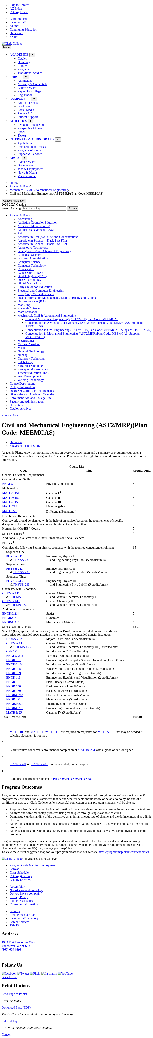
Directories (16, 33)
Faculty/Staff (18, 22)
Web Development (29, 376)
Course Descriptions (22, 383)
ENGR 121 (13, 682)
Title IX (14, 925)
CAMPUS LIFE (20, 98)
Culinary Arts (26, 269)
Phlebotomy (25, 362)
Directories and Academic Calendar (32, 394)
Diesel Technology (29, 279)
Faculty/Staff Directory (24, 918)
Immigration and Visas (32, 146)
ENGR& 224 (14, 703)
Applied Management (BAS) (36, 229)
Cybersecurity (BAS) (31, 272)
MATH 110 (53, 732)
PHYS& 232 (21, 572)
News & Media (27, 172)
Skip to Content (19, 5)
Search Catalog (11, 208)
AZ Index (16, 8)
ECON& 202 (39, 764)
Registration (25, 95)
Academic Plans (20, 186)
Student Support (28, 117)
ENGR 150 (13, 690)
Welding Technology (31, 380)
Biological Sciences (30, 254)
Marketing (24, 305)
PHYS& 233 (21, 584)
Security (15, 911)
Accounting (25, 219)
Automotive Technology (33, 247)
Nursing (23, 355)
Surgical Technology (31, 365)
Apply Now (25, 143)
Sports (22, 132)
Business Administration (33, 258)
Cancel (6, 1034)
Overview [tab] (16, 442)
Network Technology (31, 351)
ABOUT (15, 157)
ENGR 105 (13, 668)
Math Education (28, 312)
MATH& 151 (10, 493)
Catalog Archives (20, 408)
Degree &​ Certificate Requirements (32, 390)
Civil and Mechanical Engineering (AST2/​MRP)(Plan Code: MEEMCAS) (72, 319)
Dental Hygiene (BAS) (32, 276)
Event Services (27, 161)
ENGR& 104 (14, 664)
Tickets (22, 135)
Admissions (25, 80)
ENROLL (16, 76)
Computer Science (29, 262)
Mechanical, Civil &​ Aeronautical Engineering (47, 315)
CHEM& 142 (11, 601)
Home (13, 182)
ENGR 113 (13, 677)
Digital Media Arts (29, 283)
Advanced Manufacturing (34, 226)
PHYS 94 (59, 778)
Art (20, 233)
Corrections (17, 405)
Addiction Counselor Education (37, 222)
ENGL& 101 (10, 483)
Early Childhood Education (35, 287)
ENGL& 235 (14, 655)
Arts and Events (28, 102)
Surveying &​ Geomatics (33, 369)
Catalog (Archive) (21, 879)
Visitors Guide (27, 176)
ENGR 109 (13, 673)
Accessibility (18, 886)
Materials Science (29, 308)
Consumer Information (24, 904)
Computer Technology (32, 265)
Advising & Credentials (32, 84)
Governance (25, 165)
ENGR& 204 (14, 695)
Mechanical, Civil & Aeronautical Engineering (39, 190)
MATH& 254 (14, 712)
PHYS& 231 (21, 560)
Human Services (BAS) (32, 301)
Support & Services (30, 154)
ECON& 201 (18, 764)
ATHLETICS (18, 120)
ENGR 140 (13, 686)
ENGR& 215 (10, 618)
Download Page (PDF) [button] (16, 1007)
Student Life (25, 113)
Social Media (26, 110)
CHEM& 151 (18, 597)
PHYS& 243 (14, 581)
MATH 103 (17, 732)
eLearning (24, 62)
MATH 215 (9, 506)
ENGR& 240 (14, 708)
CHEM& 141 (11, 593)
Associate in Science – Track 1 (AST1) (42, 240)
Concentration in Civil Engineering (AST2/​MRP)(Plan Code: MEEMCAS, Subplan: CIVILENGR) (88, 330)
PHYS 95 (72, 778)
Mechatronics (26, 340)
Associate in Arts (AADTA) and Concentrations (48, 237)
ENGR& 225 (10, 622)
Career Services (27, 87)
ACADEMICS (19, 54)
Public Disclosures (21, 900)
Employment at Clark (23, 914)
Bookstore (24, 106)
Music (21, 347)
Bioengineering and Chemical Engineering (44, 251)
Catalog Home (19, 12)
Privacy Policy (19, 897)
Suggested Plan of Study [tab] (25, 445)
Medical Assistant (29, 344)
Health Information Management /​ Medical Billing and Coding (57, 297)
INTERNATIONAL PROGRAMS (32, 139)
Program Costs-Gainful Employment (33, 865)
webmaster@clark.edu (16, 956)
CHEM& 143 (15, 643)
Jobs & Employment (30, 169)
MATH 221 (9, 511)
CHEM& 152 (18, 604)
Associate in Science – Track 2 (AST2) (42, 244)
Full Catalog (9, 1021)
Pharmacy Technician (31, 358)
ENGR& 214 (10, 613)
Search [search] (14, 36)
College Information (22, 387)
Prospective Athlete (30, 128)
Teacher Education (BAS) (34, 372)
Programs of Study (29, 150)
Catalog (22, 58)
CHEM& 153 (22, 647)
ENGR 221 (13, 699)
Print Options (10, 415)
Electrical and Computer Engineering (41, 290)
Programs (23, 69)
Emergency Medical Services (36, 294)
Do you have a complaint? (26, 893)
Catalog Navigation (14, 200)
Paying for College (29, 91)
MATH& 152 (10, 497)
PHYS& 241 (14, 556)
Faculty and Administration (27, 401)
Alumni (14, 26)
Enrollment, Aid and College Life (31, 398)
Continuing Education (23, 29)
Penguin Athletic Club (31, 124)
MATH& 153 (10, 502)
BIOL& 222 (14, 639)
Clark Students (19, 18)
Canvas (14, 869)
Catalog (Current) (21, 876)
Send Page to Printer (14, 994)
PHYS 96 (85, 778)
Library (22, 65)
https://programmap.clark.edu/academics (123, 852)
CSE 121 (12, 651)
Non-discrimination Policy (26, 890)
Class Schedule (19, 872)
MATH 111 (37, 732)
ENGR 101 (13, 660)
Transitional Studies (30, 73)
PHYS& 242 (14, 568)
